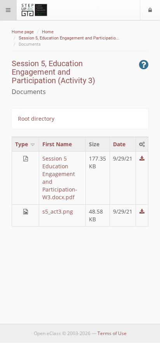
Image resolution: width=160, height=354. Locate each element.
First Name (57, 144)
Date (119, 144)
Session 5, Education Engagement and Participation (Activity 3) (53, 72)
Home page (23, 31)
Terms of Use (112, 333)
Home (48, 31)
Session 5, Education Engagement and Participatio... (69, 38)
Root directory (36, 118)
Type (22, 144)
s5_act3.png (57, 211)
